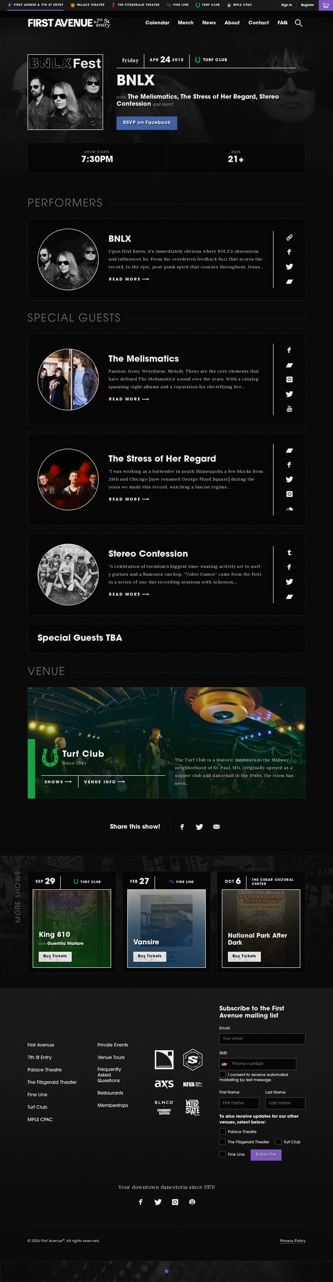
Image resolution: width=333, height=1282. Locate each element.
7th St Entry (40, 1058)
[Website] (289, 238)
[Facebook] (289, 252)
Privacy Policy (292, 1241)
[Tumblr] (289, 553)
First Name (229, 1093)
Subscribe (266, 1155)
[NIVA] (192, 1084)
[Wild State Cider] (192, 1107)
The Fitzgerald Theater (248, 1142)
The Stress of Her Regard (162, 459)
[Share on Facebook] (182, 827)
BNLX (119, 239)
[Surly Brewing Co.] (192, 1059)
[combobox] (225, 1064)
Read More (125, 280)
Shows (54, 782)
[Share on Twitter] (199, 827)
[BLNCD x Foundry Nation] (164, 1108)
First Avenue (41, 1045)
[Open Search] (298, 23)
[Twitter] (289, 267)
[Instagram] (289, 379)
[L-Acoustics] (164, 1059)
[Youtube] (289, 409)
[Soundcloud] (289, 509)
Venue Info (100, 782)
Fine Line (236, 1155)
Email (224, 1028)
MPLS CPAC (40, 1120)
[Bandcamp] (289, 281)
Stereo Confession (148, 554)
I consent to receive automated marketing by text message (253, 1077)
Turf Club (291, 1142)
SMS (223, 1053)
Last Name (275, 1093)
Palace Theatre (241, 1132)
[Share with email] (216, 827)
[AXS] (164, 1084)
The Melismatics (143, 359)
